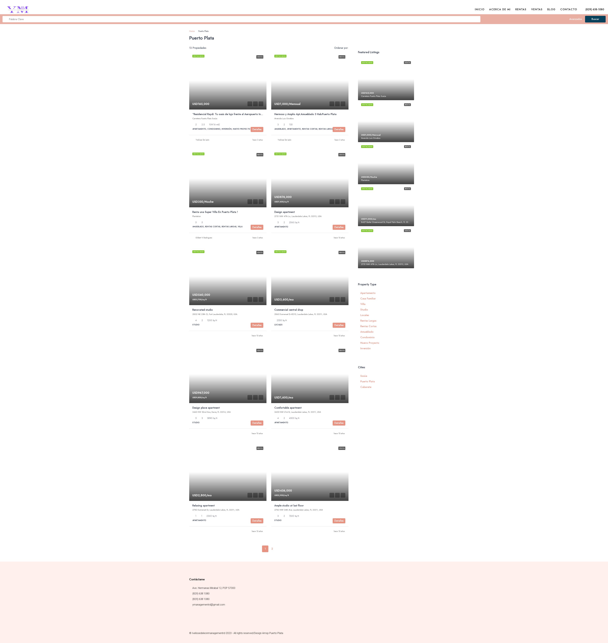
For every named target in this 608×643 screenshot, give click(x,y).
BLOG (551, 9)
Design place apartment (206, 408)
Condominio (367, 337)
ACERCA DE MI (500, 9)
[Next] (279, 549)
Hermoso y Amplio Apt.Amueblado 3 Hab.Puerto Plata (305, 114)
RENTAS (520, 9)
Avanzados (575, 19)
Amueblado (367, 332)
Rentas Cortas (368, 326)
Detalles (257, 129)
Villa (362, 304)
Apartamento (368, 293)
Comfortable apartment (288, 408)
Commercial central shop (288, 310)
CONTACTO (568, 9)
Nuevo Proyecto (369, 343)
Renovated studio (202, 310)
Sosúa (363, 376)
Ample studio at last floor (289, 505)
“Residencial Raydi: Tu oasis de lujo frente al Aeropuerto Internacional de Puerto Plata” (243, 114)
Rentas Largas (368, 321)
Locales (364, 315)
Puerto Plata (367, 381)
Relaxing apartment (203, 505)
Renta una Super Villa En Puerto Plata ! (215, 212)
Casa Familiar (368, 298)
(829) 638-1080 (594, 9)
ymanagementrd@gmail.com (208, 604)
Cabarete (365, 387)
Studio (364, 309)
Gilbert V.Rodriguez (204, 237)
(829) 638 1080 (200, 593)
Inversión (365, 348)
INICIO (479, 9)
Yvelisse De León (202, 139)
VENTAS (537, 9)
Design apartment (284, 212)
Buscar (595, 19)
